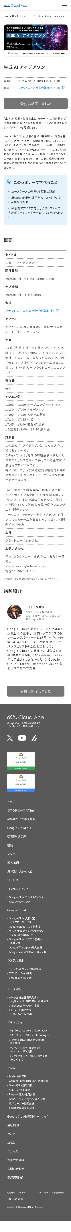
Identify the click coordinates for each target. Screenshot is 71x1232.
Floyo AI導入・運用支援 (22, 1094)
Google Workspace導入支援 (25, 947)
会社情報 (13, 1125)
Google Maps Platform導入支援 (28, 952)
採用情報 (13, 1177)
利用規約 (11, 1192)
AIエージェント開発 (19, 1090)
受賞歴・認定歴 (16, 836)
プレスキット (43, 1192)
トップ (11, 801)
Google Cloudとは (19, 828)
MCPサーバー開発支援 (21, 1103)
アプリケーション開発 (20, 973)
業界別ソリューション (20, 871)
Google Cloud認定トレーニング (27, 1116)
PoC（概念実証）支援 (20, 978)
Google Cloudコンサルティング (26, 897)
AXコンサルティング (19, 901)
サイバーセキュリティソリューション (28, 1030)
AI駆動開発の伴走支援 (21, 1108)
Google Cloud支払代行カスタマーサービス (22, 920)
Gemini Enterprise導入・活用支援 (28, 1081)
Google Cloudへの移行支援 (24, 926)
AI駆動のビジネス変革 (21, 819)
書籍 (10, 845)
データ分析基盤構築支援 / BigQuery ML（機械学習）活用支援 (28, 999)
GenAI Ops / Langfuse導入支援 (27, 1099)
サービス (12, 880)
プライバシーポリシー (26, 1192)
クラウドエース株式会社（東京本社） (39, 87)
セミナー (12, 1134)
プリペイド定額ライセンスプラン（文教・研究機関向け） (26, 932)
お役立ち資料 (15, 1160)
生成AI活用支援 (18, 1076)
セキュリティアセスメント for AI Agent (30, 1035)
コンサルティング (17, 889)
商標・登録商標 (58, 1192)
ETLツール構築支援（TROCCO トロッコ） (20, 1011)
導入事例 (13, 862)
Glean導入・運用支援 (21, 1085)
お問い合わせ (15, 1168)
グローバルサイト (14, 1198)
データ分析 (14, 989)
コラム (11, 1142)
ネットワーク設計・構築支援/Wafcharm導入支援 (24, 1049)
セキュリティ (14, 1022)
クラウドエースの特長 (20, 810)
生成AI (11, 1068)
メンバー (12, 854)
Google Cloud (16, 910)
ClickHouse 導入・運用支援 (24, 1005)
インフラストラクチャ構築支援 (25, 968)
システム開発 (15, 960)
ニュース (12, 1151)
